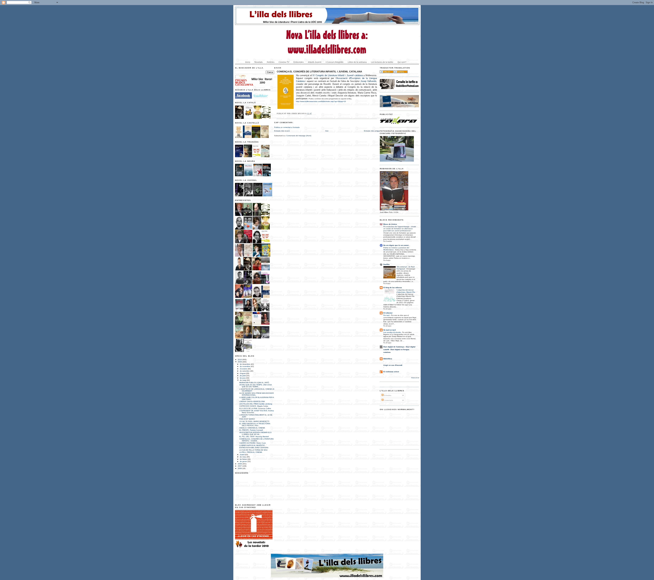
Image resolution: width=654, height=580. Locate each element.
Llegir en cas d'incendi (392, 365)
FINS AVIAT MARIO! (247, 419)
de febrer (243, 459)
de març (243, 457)
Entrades (387, 395)
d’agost (243, 373)
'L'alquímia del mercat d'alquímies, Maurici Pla (405, 291)
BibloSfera (387, 359)
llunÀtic (386, 264)
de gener (243, 461)
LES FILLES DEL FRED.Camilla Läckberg (255, 404)
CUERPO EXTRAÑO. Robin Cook (252, 443)
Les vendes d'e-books (392, 332)
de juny (243, 378)
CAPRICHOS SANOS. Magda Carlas (253, 406)
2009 (240, 362)
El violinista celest (391, 372)
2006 (240, 468)
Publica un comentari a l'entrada (287, 127)
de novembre (245, 366)
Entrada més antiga (371, 131)
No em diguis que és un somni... (396, 245)
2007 (240, 466)
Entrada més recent (282, 131)
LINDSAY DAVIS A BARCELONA (252, 401)
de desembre (245, 364)
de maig (243, 380)
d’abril (242, 455)
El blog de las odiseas (392, 287)
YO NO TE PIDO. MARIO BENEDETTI (254, 421)
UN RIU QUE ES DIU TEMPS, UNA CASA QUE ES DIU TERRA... (255, 386)
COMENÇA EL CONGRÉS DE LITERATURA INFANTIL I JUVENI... (256, 440)
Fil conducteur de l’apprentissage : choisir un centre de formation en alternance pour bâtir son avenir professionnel (399, 229)
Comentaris (388, 400)
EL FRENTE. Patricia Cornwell (251, 430)
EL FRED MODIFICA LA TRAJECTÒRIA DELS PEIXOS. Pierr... (254, 424)
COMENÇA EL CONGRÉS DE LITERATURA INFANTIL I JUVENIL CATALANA (319, 71)
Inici (326, 131)
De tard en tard (389, 330)
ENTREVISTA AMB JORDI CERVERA (253, 448)
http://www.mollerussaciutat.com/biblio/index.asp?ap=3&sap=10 (321, 101)
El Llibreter (388, 313)
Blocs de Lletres (390, 224)
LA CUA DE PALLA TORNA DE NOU (253, 450)
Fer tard (386, 315)
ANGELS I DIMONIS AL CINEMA (252, 428)
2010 (240, 359)
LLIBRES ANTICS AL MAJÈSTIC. (252, 445)
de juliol (243, 376)
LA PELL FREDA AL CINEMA (250, 452)
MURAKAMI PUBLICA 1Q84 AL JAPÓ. (254, 382)
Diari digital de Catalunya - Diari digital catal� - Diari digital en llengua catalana (399, 349)
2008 (240, 464)
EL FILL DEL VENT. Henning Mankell (254, 436)
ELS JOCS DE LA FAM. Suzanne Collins (255, 408)
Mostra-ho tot (415, 378)
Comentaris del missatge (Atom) (298, 136)
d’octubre (244, 369)
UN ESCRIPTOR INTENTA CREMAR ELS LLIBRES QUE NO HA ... (255, 433)
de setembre (245, 371)
